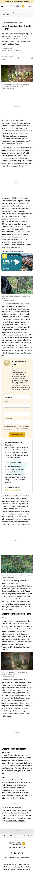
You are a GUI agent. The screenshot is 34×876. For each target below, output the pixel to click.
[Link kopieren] (15, 58)
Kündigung (6, 870)
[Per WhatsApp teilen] (27, 58)
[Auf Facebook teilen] (19, 58)
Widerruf (28, 870)
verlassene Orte (23, 755)
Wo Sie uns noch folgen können (19, 857)
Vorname (6, 401)
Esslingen (4, 219)
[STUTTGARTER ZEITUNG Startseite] (17, 6)
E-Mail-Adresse (8, 418)
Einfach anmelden (17, 435)
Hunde (24, 12)
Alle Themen (6, 14)
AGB (20, 864)
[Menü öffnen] (2, 6)
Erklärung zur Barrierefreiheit (22, 867)
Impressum (21, 870)
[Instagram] (11, 852)
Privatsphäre (7, 864)
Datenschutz (27, 864)
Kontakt (13, 870)
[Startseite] (4, 836)
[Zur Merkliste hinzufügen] (31, 58)
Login (31, 6)
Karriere (14, 864)
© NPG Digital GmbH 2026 (17, 848)
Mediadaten (7, 867)
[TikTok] (18, 852)
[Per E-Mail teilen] (23, 58)
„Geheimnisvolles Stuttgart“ (15, 821)
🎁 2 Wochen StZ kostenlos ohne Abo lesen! (17, 1)
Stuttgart (5, 12)
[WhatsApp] (15, 852)
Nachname (7, 410)
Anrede (6, 393)
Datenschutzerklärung (13, 490)
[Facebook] (22, 852)
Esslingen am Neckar (15, 12)
